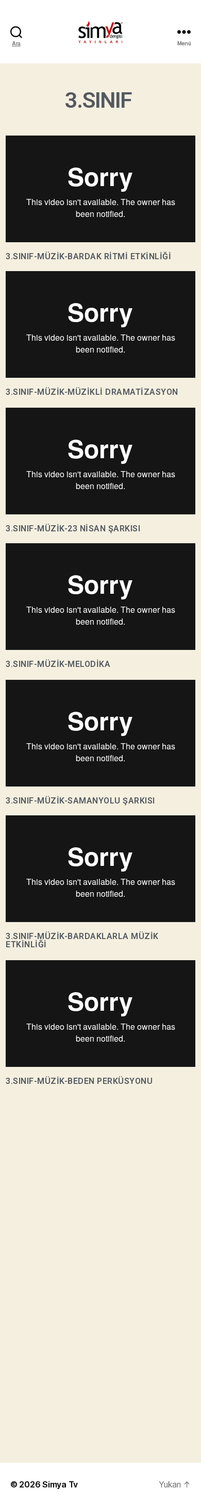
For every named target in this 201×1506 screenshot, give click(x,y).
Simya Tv (60, 1484)
